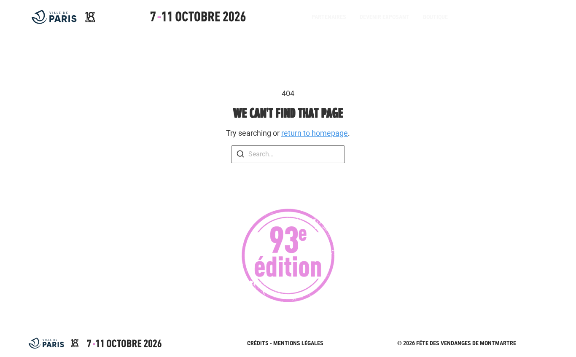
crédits (258, 343)
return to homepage (314, 133)
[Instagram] (493, 16)
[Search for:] (288, 154)
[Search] (240, 155)
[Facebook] (476, 16)
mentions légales (298, 343)
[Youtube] (510, 16)
